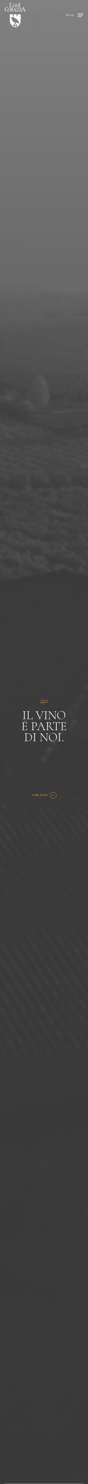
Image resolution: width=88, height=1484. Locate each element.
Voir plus (40, 795)
